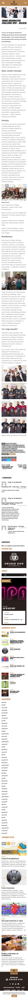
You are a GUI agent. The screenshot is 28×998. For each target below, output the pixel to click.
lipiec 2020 (4, 773)
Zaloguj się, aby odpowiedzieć (15, 482)
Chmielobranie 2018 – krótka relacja (7, 467)
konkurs (4, 447)
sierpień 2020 (4, 770)
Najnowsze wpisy (8, 627)
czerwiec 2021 (4, 744)
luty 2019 (3, 817)
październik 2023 (5, 734)
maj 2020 (3, 778)
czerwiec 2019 (4, 807)
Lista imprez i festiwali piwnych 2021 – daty (13, 619)
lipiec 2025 (4, 715)
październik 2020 (5, 765)
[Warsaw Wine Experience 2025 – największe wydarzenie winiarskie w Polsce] (5, 676)
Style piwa (5, 606)
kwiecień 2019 (4, 812)
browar (14, 443)
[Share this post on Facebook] (4, 460)
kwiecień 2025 (4, 723)
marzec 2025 (4, 726)
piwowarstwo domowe (6, 450)
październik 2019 (5, 796)
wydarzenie (22, 452)
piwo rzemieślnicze (6, 448)
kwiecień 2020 (4, 781)
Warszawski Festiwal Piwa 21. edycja (17, 658)
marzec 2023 (4, 736)
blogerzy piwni (9, 443)
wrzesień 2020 (5, 768)
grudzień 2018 (4, 823)
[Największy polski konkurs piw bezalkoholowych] (14, 943)
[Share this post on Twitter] (9, 460)
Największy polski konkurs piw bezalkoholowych (10, 954)
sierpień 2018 (4, 833)
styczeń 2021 (4, 757)
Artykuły (6, 617)
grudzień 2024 (5, 728)
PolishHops (20, 450)
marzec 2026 (4, 707)
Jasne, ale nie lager (22, 467)
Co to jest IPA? (9, 608)
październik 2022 (5, 741)
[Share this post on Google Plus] (14, 460)
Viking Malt (16, 452)
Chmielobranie (15, 445)
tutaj (17, 67)
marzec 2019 (4, 815)
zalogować (9, 546)
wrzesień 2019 (4, 799)
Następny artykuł (22, 465)
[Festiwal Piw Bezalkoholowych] (5, 633)
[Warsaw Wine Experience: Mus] (5, 667)
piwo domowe (15, 447)
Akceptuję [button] (14, 996)
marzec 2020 (4, 783)
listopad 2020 (4, 762)
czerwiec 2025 (5, 718)
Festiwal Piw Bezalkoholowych (17, 632)
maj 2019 (3, 809)
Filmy (18, 990)
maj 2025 (3, 720)
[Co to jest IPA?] (14, 594)
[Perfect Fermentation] (5, 650)
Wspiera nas (14, 977)
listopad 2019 (4, 794)
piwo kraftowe (21, 447)
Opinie (23, 987)
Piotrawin (9, 447)
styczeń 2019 (4, 820)
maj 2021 (3, 747)
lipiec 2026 (4, 702)
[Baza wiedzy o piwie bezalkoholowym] (5, 693)
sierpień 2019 (4, 802)
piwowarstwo (14, 448)
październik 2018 (5, 828)
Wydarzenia (12, 454)
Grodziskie (21, 445)
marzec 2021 (4, 752)
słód (7, 452)
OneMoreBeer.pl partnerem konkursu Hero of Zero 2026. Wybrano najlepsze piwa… (17, 642)
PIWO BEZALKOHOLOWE (8, 987)
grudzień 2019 (4, 791)
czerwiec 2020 (5, 775)
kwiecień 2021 (4, 749)
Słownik (14, 990)
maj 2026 (3, 705)
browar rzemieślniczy (6, 445)
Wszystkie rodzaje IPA (8, 614)
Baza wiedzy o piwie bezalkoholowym (14, 691)
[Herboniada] (5, 684)
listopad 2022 (4, 739)
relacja (3, 452)
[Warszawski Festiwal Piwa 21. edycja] (5, 659)
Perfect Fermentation (15, 649)
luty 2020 (3, 786)
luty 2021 (3, 754)
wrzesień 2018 (4, 830)
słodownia (11, 452)
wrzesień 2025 (5, 713)
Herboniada (13, 683)
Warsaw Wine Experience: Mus (17, 666)
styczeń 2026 (4, 710)
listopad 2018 (4, 825)
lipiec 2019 (4, 804)
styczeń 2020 (4, 788)
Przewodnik (7, 990)
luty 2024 (3, 731)
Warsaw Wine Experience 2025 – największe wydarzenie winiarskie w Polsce (17, 675)
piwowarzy (14, 450)
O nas (22, 990)
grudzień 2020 (5, 760)
